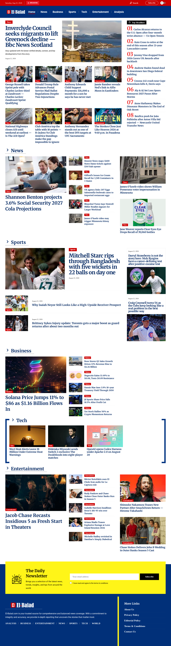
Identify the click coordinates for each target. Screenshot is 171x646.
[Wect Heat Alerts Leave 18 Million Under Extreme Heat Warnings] (27, 436)
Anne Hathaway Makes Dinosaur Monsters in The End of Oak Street (145, 106)
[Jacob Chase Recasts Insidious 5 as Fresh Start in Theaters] (35, 492)
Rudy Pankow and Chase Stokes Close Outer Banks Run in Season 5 (99, 496)
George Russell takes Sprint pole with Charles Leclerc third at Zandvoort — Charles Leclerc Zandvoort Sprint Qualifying (17, 94)
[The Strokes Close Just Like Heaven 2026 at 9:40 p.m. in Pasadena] (108, 116)
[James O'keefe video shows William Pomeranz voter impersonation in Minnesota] (143, 170)
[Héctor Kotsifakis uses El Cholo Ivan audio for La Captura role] (75, 479)
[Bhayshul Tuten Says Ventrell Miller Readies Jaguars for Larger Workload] (75, 204)
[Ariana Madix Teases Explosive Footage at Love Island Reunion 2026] (75, 522)
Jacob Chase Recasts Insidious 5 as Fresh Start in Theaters (33, 521)
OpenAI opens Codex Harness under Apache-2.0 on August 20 (104, 452)
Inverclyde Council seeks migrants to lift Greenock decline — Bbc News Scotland (31, 36)
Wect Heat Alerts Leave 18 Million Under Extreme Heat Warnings (26, 452)
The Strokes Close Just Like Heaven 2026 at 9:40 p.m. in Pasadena (108, 129)
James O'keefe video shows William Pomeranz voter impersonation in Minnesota (141, 189)
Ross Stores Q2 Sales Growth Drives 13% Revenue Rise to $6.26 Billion (98, 364)
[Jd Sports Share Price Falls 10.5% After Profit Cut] (75, 399)
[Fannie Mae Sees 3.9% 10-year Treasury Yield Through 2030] (75, 387)
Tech (11, 446)
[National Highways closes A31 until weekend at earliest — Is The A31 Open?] (18, 116)
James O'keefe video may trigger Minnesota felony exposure (96, 221)
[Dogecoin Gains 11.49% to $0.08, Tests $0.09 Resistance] (75, 375)
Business (9, 392)
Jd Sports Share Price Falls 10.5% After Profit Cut (97, 401)
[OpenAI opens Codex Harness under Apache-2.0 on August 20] (105, 436)
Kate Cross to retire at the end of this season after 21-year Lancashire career (145, 45)
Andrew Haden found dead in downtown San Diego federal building (146, 71)
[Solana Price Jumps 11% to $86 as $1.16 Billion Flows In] (35, 375)
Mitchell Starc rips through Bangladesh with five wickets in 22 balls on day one (94, 264)
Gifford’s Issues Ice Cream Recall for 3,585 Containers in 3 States (98, 178)
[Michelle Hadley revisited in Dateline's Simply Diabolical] (75, 536)
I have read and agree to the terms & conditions (90, 583)
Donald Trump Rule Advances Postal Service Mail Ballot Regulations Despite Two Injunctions (47, 90)
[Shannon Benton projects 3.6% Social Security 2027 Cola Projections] (35, 174)
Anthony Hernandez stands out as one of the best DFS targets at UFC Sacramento (78, 131)
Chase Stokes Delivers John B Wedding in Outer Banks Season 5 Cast (142, 549)
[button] (134, 3)
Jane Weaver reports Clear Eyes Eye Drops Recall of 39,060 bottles (140, 231)
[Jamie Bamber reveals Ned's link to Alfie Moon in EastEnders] (108, 74)
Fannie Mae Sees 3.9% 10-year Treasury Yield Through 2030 (99, 389)
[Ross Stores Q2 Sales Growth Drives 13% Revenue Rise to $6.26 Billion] (75, 361)
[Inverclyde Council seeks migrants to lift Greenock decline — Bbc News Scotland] (92, 41)
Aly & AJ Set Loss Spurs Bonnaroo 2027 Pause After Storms (144, 93)
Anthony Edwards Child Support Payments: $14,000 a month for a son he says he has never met (78, 90)
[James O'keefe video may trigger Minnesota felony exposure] (75, 218)
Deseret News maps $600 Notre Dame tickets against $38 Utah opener (97, 164)
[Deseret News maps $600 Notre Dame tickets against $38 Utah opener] (75, 161)
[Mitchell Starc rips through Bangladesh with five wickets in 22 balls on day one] (35, 269)
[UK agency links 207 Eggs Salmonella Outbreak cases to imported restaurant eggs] (75, 189)
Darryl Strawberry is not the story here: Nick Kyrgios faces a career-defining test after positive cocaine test (145, 260)
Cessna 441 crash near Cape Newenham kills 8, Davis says (146, 82)
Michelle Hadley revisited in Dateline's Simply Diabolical (98, 538)
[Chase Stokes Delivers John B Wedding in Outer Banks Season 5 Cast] (143, 530)
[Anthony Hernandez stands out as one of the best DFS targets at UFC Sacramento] (78, 116)
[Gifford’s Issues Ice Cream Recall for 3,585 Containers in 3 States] (75, 175)
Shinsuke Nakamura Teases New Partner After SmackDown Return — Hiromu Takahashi (141, 507)
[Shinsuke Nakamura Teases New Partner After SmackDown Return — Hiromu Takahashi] (143, 488)
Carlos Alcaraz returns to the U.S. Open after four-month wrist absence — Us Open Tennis (145, 32)
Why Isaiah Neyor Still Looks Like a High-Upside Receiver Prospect (76, 305)
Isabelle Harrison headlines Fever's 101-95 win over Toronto (97, 511)
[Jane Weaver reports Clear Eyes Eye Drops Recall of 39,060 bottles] (143, 212)
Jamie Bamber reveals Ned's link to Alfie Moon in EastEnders (107, 87)
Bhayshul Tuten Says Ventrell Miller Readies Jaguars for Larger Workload (99, 207)
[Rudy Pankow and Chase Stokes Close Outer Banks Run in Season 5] (75, 493)
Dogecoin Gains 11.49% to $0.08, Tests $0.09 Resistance (99, 377)
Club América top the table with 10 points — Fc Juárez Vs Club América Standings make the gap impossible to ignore (48, 134)
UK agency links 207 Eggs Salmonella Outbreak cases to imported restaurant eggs (98, 192)
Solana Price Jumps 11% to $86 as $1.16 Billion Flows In (34, 403)
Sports (8, 81)
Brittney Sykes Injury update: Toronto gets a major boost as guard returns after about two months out (75, 324)
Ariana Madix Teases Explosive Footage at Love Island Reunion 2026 (97, 525)
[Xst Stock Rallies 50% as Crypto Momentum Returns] (75, 411)
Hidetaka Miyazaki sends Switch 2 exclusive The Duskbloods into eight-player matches (65, 453)
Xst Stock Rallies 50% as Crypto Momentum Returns (98, 413)
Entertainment (100, 81)
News (9, 22)
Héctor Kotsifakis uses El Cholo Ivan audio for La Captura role (96, 482)
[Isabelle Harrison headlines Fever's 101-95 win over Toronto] (75, 507)
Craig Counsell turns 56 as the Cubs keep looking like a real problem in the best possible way (145, 307)
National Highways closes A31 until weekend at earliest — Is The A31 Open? (18, 131)
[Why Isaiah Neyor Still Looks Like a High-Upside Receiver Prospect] (16, 303)
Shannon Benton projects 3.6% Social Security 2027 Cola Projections (34, 203)
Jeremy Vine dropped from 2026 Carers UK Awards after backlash (145, 58)
